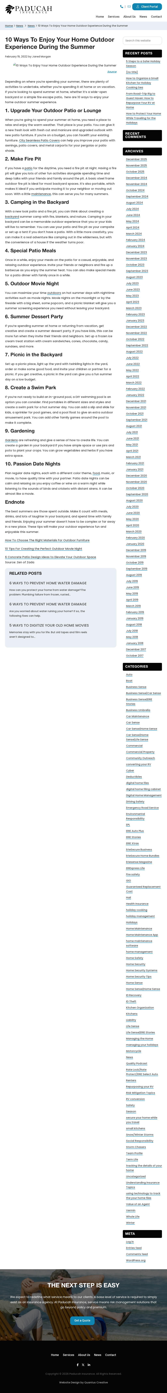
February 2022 (135, 389)
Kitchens (131, 1014)
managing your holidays (142, 1045)
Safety (130, 1105)
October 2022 (135, 339)
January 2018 (134, 643)
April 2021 (132, 451)
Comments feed (137, 1254)
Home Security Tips (139, 976)
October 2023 (135, 265)
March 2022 (134, 382)
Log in (130, 1242)
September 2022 (137, 345)
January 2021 (134, 469)
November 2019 (136, 556)
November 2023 (136, 258)
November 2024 (136, 184)
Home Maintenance (139, 928)
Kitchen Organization (140, 1007)
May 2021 (132, 445)
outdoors (54, 293)
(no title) (132, 72)
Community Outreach (140, 758)
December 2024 (136, 178)
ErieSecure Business (139, 849)
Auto (129, 674)
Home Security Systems (141, 970)
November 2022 (136, 333)
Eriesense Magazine (139, 862)
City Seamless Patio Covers (39, 140)
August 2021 (134, 426)
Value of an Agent (138, 1204)
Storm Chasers (136, 1147)
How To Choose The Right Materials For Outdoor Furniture (47, 540)
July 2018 (132, 631)
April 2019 (132, 600)
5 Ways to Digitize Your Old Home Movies (49, 625)
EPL (128, 825)
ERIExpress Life (135, 868)
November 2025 (136, 165)
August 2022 (134, 351)
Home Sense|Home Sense (143, 989)
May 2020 (132, 519)
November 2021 (136, 407)
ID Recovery (133, 995)
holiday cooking (136, 910)
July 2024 (132, 209)
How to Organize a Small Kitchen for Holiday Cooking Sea (142, 82)
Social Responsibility (139, 1141)
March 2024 (134, 234)
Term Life (132, 1159)
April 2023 (132, 302)
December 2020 (136, 476)
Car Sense (133, 722)
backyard (12, 217)
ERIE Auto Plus (135, 831)
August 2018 (134, 624)
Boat (129, 681)
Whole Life (132, 1216)
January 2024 (135, 246)
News (19, 25)
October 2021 (135, 414)
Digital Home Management (144, 795)
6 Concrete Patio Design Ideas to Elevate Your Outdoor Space (50, 557)
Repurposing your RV (139, 1087)
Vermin (130, 1210)
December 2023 (136, 252)
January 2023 (135, 320)
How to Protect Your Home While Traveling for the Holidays (143, 118)
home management (139, 952)
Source (111, 72)
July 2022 (132, 358)
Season (131, 1111)
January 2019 (134, 618)
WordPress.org (135, 1260)
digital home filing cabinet (143, 789)
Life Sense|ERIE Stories (140, 1032)
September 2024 (137, 196)
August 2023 (134, 277)
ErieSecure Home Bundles (142, 856)
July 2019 (132, 581)
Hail (128, 897)
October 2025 (135, 172)
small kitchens (135, 1128)
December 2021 (136, 401)
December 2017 (136, 649)
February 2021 (135, 463)
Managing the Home (139, 1039)
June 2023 (133, 289)
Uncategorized (136, 1176)
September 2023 (137, 271)
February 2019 (135, 612)
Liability (131, 1020)
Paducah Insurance (28, 9)
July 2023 (132, 283)
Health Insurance (137, 904)
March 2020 (134, 531)
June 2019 (132, 587)
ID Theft (131, 1001)
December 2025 (136, 159)
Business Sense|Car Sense (143, 693)
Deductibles (134, 777)
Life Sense (132, 1026)
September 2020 (137, 494)
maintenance (41, 194)
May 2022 (132, 370)
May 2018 (132, 637)
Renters (131, 1080)
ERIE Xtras (132, 843)
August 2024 (134, 203)
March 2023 (134, 308)
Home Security (135, 964)
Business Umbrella (138, 710)
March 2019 (133, 606)
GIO (128, 880)
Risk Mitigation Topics (140, 1093)
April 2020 (132, 525)
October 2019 (135, 562)
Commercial (134, 746)
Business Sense (136, 687)
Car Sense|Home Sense (141, 729)
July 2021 (132, 432)
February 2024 (135, 240)
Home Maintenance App (142, 935)
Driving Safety (135, 801)
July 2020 (132, 507)
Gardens (11, 440)
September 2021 (136, 420)
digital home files (137, 783)
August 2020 (134, 500)
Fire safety (133, 874)
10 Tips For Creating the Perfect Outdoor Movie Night (43, 549)
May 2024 (132, 221)
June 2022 (133, 364)
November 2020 (136, 482)
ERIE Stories (133, 837)
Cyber (130, 770)
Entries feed (134, 1248)
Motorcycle (133, 1051)
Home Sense (134, 983)
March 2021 (133, 457)
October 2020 (135, 488)
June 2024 (133, 215)
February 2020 (135, 538)
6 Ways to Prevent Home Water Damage (48, 583)
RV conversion (135, 1099)
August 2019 (134, 575)
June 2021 (132, 438)
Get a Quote (82, 1320)
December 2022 (136, 327)
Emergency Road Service (142, 808)
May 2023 (132, 296)
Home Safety (134, 958)
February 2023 (135, 314)
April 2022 (132, 376)
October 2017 (135, 655)
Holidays (131, 922)
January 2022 (135, 395)
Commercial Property (140, 752)
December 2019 (136, 550)
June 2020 (133, 513)
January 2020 (135, 544)
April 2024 (132, 227)
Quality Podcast (136, 1063)
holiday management (140, 916)
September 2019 (136, 569)
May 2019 (132, 593)
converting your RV (138, 764)
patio (28, 168)
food (96, 473)
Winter (130, 1223)
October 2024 (135, 190)
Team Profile (134, 1153)
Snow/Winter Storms (139, 1135)
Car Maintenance (137, 716)
